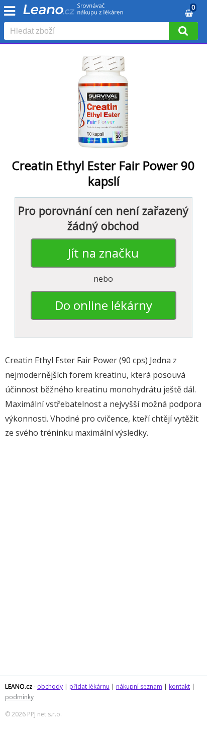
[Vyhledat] (183, 31)
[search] (88, 32)
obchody (50, 686)
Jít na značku (103, 252)
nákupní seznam (139, 686)
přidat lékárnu (89, 686)
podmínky (19, 697)
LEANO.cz (18, 686)
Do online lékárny (103, 305)
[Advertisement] (103, 562)
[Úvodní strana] (73, 12)
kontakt (179, 686)
